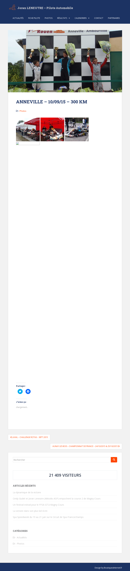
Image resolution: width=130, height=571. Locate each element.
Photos (48, 18)
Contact (98, 18)
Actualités (18, 18)
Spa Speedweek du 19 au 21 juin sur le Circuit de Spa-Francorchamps (48, 517)
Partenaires (114, 18)
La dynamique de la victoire (27, 492)
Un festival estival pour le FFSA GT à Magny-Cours (38, 504)
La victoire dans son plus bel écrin (30, 510)
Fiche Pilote (34, 18)
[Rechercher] (114, 459)
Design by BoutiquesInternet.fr (108, 567)
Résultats (62, 18)
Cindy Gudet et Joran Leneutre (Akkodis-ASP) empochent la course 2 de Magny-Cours (57, 498)
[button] (28, 129)
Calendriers (81, 18)
